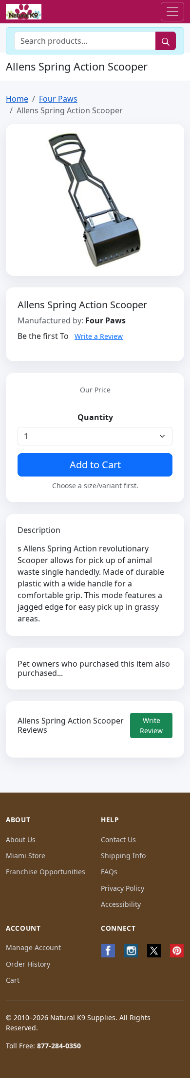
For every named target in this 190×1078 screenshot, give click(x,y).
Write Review (151, 725)
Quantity (95, 417)
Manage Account (33, 947)
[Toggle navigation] (172, 11)
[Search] (165, 41)
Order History (28, 964)
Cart (12, 980)
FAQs (109, 871)
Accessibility (121, 904)
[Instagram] (131, 950)
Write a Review (99, 336)
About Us (21, 839)
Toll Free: (43, 1045)
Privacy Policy (122, 888)
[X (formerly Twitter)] (154, 950)
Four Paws (58, 98)
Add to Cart (95, 464)
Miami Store (25, 855)
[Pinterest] (176, 950)
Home (17, 98)
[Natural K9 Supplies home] (23, 12)
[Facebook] (108, 950)
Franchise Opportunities (45, 871)
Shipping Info (123, 855)
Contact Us (118, 839)
